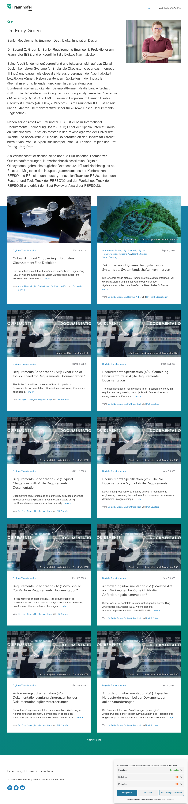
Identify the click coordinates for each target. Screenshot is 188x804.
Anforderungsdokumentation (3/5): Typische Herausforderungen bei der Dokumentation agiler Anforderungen (135, 697)
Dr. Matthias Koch (59, 286)
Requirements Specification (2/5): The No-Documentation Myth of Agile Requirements (135, 481)
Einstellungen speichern (171, 792)
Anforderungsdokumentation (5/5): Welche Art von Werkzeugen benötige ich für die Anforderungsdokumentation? (137, 590)
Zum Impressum (168, 799)
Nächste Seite (94, 739)
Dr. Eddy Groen (41, 286)
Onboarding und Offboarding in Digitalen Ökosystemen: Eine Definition (43, 260)
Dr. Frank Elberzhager (157, 296)
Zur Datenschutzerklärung (151, 799)
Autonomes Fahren (111, 250)
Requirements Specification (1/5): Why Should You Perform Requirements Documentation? (47, 588)
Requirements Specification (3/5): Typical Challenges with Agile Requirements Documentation (43, 483)
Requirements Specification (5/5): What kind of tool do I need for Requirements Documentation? (49, 374)
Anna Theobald (25, 286)
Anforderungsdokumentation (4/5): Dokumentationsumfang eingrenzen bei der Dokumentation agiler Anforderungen (45, 697)
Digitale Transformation (24, 250)
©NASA (84, 239)
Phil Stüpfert (63, 399)
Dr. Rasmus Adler (132, 296)
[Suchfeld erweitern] (149, 8)
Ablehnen (148, 792)
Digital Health (129, 250)
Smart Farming (109, 257)
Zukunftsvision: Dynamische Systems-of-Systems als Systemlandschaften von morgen (136, 267)
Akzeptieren (127, 792)
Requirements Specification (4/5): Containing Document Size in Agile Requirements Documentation (135, 376)
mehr (47, 278)
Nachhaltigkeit (139, 253)
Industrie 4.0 (124, 253)
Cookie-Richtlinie (133, 799)
